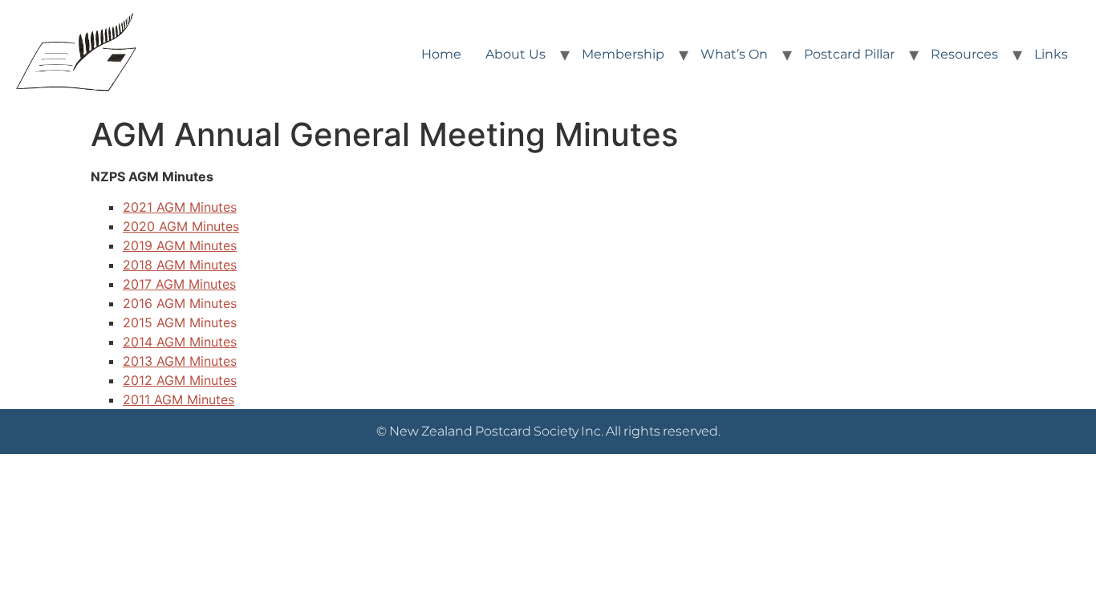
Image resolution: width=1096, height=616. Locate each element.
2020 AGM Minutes (181, 226)
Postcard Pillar (849, 54)
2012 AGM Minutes (180, 380)
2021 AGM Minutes (180, 207)
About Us (515, 54)
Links (1051, 54)
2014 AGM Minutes (180, 342)
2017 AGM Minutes (179, 284)
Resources (964, 54)
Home (441, 54)
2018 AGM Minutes (180, 265)
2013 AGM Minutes (180, 361)
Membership (623, 54)
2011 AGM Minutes (178, 399)
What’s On (734, 54)
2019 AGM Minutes (180, 245)
